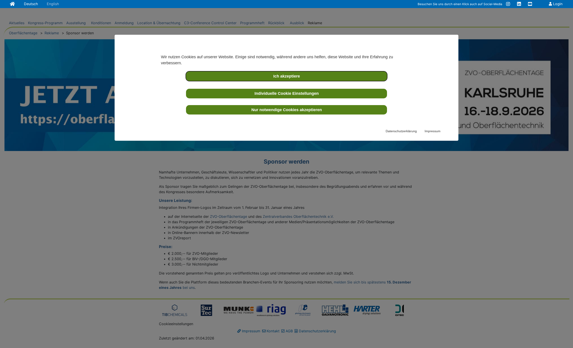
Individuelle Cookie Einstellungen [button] (286, 93)
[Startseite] (12, 4)
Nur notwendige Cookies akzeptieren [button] (286, 110)
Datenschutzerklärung (401, 131)
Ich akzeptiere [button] (286, 76)
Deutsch (31, 4)
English (53, 4)
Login (557, 4)
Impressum (432, 131)
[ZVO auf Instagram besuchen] (508, 4)
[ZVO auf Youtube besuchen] (530, 4)
